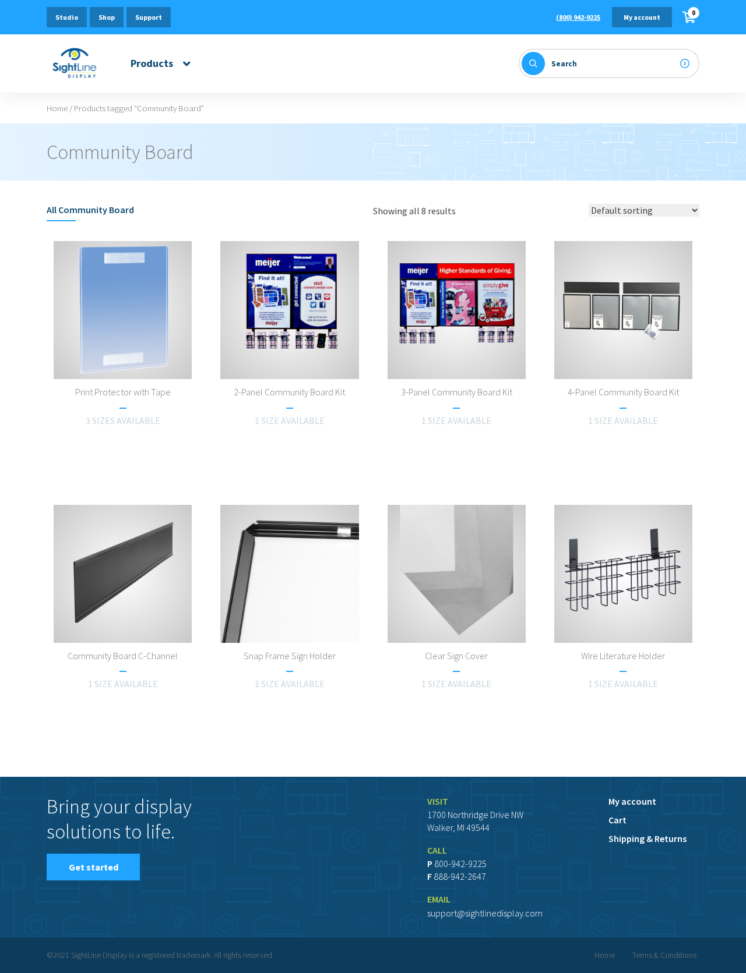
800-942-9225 (460, 863)
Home (57, 108)
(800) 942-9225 (578, 17)
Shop (106, 17)
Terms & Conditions (664, 955)
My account (642, 17)
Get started (93, 867)
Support (148, 17)
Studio (66, 17)
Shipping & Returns (647, 838)
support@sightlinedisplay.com (485, 913)
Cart (617, 820)
